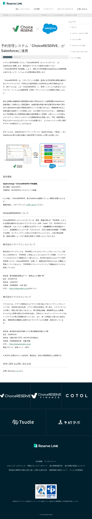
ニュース (36, 15)
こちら (17, 371)
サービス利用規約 (76, 470)
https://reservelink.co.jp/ (19, 288)
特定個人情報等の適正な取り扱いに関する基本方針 (28, 470)
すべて (74, 27)
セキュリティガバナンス (65, 9)
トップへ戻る (76, 58)
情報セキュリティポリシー (37, 466)
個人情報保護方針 (56, 466)
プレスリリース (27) (78, 45)
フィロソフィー (48, 9)
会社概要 (37, 9)
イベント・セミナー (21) (80, 33)
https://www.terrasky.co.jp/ (20, 344)
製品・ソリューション (23, 9)
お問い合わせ (31, 205)
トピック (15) (76, 39)
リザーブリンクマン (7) (79, 52)
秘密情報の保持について (58, 470)
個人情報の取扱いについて (75, 466)
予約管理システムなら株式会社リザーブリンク (17, 15)
